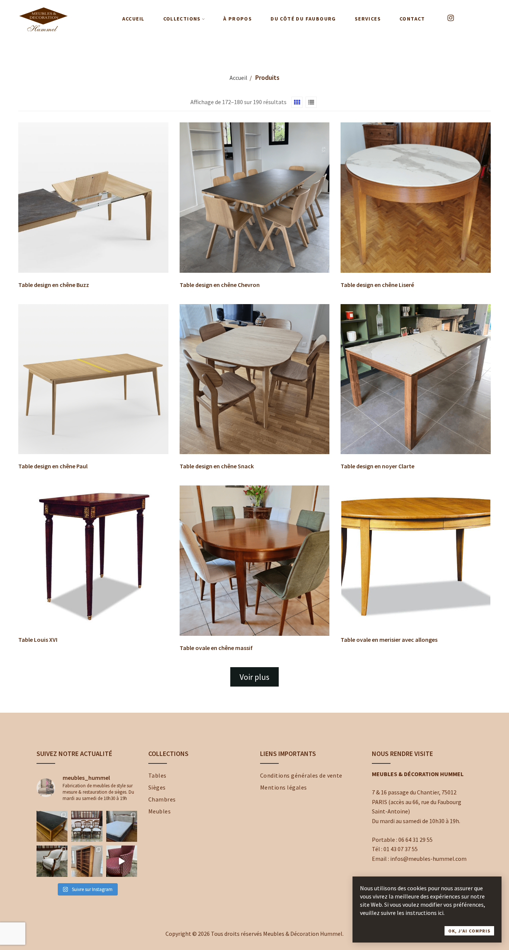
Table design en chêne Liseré (377, 284)
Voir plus (254, 677)
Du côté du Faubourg (303, 18)
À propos (237, 18)
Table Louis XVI (37, 639)
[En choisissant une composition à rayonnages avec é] (86, 861)
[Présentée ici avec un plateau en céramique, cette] (52, 826)
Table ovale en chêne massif (216, 647)
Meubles (159, 811)
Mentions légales (283, 787)
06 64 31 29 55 (415, 839)
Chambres (162, 799)
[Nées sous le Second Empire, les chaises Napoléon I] (86, 826)
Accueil (133, 18)
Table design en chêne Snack (217, 466)
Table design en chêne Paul (53, 466)
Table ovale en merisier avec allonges (389, 639)
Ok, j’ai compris (469, 931)
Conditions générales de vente (301, 775)
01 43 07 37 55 (400, 849)
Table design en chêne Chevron (220, 284)
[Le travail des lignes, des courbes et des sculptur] (121, 826)
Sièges (157, 787)
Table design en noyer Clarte (377, 466)
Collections (182, 18)
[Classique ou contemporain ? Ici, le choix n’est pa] (121, 861)
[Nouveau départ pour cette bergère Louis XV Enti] (52, 861)
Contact (412, 18)
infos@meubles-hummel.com (428, 858)
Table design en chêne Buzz (53, 284)
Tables (157, 775)
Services (368, 18)
